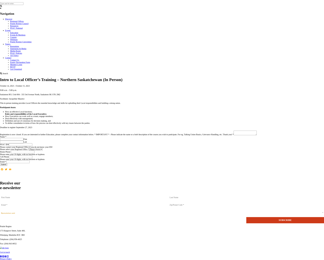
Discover (8, 19)
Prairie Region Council (19, 24)
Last (25, 142)
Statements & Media (18, 49)
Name (3, 137)
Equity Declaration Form (20, 62)
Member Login (16, 65)
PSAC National (16, 28)
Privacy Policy (6, 259)
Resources (14, 26)
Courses (13, 37)
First (25, 139)
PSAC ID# (4, 144)
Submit (3, 164)
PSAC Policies (16, 53)
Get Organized (16, 69)
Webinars (14, 39)
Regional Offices (17, 21)
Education (14, 33)
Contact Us (14, 60)
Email (3, 162)
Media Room (15, 51)
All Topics (14, 55)
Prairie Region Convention (21, 42)
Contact (8, 58)
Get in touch (5, 252)
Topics (7, 44)
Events (8, 30)
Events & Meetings (17, 35)
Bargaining (14, 46)
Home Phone (5, 152)
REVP (12, 67)
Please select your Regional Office (14, 149)
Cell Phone (4, 157)
